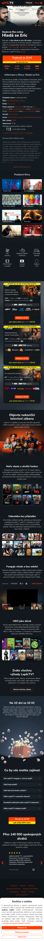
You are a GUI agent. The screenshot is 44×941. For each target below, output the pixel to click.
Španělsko (38, 117)
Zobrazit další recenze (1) (22, 167)
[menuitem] (38, 25)
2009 (14, 120)
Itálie (26, 117)
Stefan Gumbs (13, 111)
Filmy (11, 9)
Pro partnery (14, 892)
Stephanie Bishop (19, 109)
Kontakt (31, 892)
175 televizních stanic (26, 47)
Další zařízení (37, 583)
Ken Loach (11, 104)
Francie (20, 117)
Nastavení (22, 937)
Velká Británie (12, 117)
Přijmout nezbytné (22, 932)
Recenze (31, 886)
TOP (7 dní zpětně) (26, 133)
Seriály (18, 9)
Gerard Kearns (36, 109)
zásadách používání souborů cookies (16, 923)
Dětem (26, 9)
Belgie (31, 117)
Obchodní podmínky (13, 889)
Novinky (23, 886)
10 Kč (22, 52)
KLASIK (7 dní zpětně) (10, 133)
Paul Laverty (12, 114)
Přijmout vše (22, 928)
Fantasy (22, 101)
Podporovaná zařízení (30, 889)
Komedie (10, 101)
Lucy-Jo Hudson (29, 111)
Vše (4, 9)
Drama (16, 101)
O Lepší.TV (14, 886)
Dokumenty (36, 9)
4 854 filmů (12, 47)
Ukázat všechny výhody (22, 689)
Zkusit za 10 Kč (22, 721)
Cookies (24, 892)
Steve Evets (19, 107)
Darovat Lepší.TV (22, 895)
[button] (2, 863)
